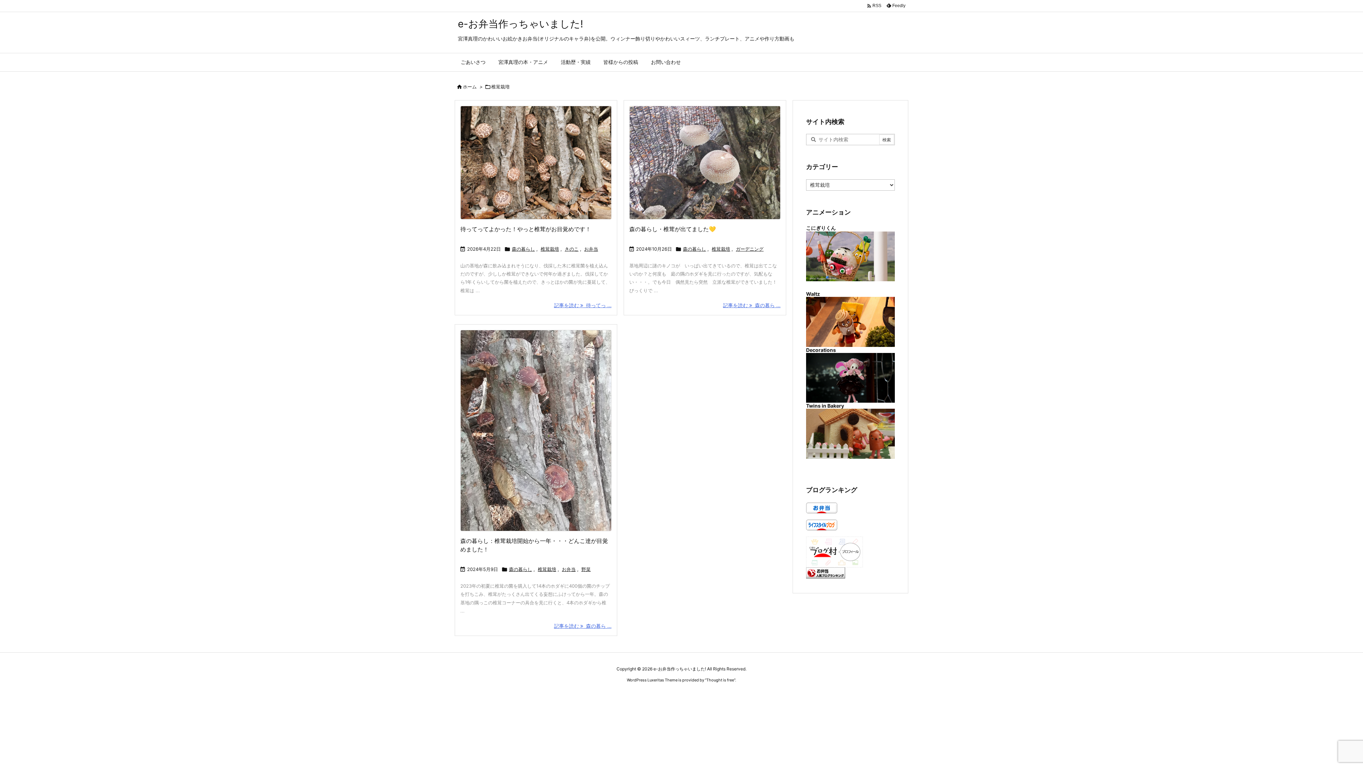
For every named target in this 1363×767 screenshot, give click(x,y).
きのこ (572, 249)
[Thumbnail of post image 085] (536, 430)
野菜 (586, 569)
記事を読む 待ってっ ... (583, 305)
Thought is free (720, 680)
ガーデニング (749, 249)
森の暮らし (523, 249)
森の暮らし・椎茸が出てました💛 (672, 229)
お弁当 (591, 249)
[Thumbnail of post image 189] (705, 162)
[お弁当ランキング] (825, 572)
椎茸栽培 (550, 249)
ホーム (470, 86)
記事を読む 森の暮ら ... (752, 305)
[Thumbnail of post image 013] (536, 162)
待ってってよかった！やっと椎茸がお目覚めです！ (525, 229)
